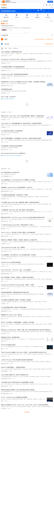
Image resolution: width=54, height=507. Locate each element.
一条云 (2, 142)
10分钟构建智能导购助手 (48, 44)
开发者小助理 (3, 112)
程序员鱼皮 (3, 228)
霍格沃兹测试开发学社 (5, 191)
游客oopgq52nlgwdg (4, 393)
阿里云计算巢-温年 (4, 371)
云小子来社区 (3, 119)
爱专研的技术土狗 (4, 311)
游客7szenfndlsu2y (4, 149)
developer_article (4, 55)
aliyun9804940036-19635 (5, 378)
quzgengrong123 (4, 251)
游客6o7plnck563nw (4, 206)
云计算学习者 (3, 243)
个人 (52, 7)
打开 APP (50, 1)
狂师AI (2, 401)
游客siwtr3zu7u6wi (4, 221)
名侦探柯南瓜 (3, 127)
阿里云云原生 (3, 63)
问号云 (2, 281)
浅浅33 (2, 348)
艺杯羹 (2, 341)
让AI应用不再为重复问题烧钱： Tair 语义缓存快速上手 (43, 39)
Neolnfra (2, 266)
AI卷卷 (2, 183)
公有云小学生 (3, 356)
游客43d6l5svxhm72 (4, 258)
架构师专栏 (3, 288)
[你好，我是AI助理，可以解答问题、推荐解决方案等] (46, 4)
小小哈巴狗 (3, 198)
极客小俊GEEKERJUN (5, 85)
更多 (52, 35)
